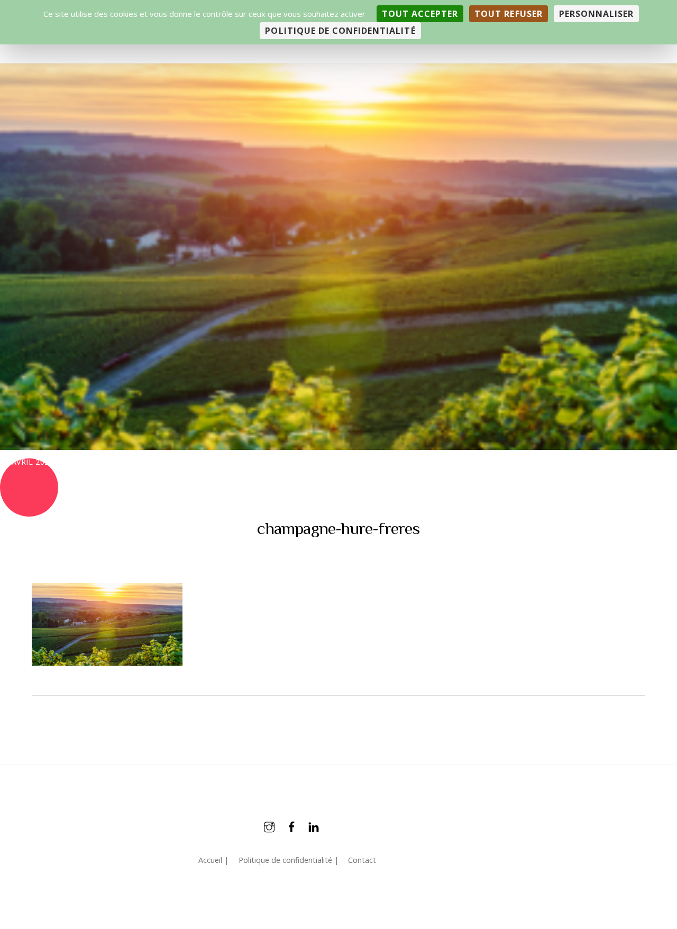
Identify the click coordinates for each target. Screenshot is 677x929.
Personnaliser (596, 14)
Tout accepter (420, 14)
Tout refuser (508, 14)
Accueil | (213, 860)
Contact (362, 860)
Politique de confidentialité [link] (340, 30)
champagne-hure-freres (338, 528)
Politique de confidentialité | (288, 860)
